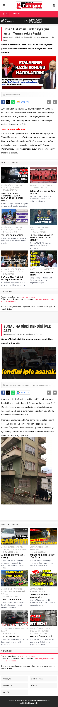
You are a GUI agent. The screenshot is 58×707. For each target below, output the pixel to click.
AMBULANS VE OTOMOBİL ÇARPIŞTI (13, 556)
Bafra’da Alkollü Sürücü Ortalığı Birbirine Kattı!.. (12, 278)
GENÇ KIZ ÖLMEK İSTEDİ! (41, 636)
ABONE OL (25, 102)
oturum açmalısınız (27, 297)
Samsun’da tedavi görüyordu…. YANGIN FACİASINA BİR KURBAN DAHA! (12, 197)
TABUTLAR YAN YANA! (11, 599)
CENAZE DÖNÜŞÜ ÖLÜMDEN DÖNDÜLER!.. (42, 556)
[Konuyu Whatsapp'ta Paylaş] (13, 102)
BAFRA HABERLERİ (37, 185)
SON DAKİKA (16, 188)
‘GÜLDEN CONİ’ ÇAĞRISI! (12, 235)
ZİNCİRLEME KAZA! (10, 636)
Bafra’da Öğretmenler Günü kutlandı (42, 192)
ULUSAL (21, 230)
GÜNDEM (14, 37)
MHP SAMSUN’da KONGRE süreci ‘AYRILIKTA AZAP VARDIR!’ (41, 237)
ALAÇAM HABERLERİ (9, 269)
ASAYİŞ (4, 185)
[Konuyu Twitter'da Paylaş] (8, 102)
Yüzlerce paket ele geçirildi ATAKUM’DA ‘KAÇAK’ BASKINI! (32, 14)
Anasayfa (6, 37)
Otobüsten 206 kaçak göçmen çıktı (40, 595)
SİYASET (14, 230)
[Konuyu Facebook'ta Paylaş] (3, 102)
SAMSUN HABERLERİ (45, 227)
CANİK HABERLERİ (15, 589)
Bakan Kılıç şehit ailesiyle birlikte (41, 273)
